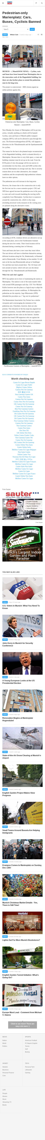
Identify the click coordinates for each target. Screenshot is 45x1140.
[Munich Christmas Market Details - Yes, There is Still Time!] (22, 885)
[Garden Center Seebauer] (22, 544)
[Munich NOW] (9, 2)
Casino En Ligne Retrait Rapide (24, 382)
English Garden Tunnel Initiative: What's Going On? (20, 976)
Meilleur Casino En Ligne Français (24, 462)
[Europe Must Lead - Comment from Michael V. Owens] (22, 995)
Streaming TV (7, 1102)
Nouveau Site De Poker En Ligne (24, 457)
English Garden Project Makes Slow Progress (18, 794)
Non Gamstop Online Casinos (24, 421)
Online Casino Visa (24, 454)
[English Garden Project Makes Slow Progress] (22, 775)
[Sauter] (22, 505)
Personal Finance (8, 1073)
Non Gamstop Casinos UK (24, 394)
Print (38, 35)
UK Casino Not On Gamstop (24, 414)
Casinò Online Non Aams (24, 476)
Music (4, 1099)
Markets (5, 1067)
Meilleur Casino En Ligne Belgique (24, 450)
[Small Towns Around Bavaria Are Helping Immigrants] (22, 813)
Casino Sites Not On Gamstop (24, 402)
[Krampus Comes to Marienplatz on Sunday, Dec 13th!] (22, 849)
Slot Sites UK (24, 430)
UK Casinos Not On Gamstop (24, 404)
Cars (4, 1075)
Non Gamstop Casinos (24, 426)
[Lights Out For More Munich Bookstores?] (22, 923)
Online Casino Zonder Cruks (24, 435)
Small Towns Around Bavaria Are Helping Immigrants (21, 831)
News (5, 34)
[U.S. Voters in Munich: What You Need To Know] (22, 588)
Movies (5, 1096)
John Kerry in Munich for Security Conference (17, 644)
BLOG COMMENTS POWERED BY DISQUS (15, 374)
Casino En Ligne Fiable (24, 385)
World (4, 1043)
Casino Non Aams (24, 397)
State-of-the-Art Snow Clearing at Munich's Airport (21, 756)
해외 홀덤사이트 (24, 392)
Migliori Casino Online (24, 387)
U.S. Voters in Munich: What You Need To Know (21, 607)
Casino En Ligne (24, 471)
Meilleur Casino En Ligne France (24, 474)
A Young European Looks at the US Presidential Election (18, 682)
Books (5, 1105)
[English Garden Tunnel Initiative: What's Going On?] (22, 958)
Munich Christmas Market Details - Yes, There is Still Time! (20, 904)
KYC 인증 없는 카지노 (24, 459)
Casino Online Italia (24, 447)
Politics (4, 1046)
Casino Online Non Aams (24, 445)
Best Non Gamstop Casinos (24, 409)
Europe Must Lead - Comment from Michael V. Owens (22, 1013)
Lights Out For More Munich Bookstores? (21, 940)
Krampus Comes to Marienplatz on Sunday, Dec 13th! (22, 866)
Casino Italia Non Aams (24, 466)
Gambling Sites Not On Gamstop (24, 411)
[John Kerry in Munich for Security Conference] (22, 626)
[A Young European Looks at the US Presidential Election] (22, 663)
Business (6, 1070)
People (5, 1093)
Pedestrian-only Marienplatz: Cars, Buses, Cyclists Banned (21, 17)
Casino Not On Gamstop (24, 406)
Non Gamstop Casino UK (24, 438)
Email (42, 35)
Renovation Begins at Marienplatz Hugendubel (17, 719)
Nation (4, 1040)
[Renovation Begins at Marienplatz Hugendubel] (22, 701)
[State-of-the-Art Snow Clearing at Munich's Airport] (22, 738)
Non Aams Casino (24, 452)
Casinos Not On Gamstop (24, 390)
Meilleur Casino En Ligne (24, 464)
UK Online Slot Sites (24, 433)
